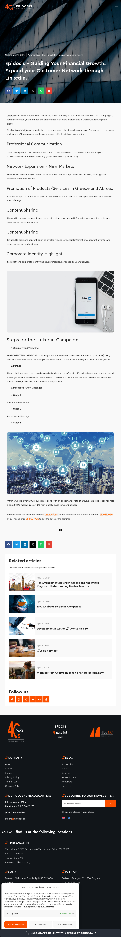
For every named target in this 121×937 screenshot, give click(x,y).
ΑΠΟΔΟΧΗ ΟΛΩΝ (16, 924)
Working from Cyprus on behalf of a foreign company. (70, 672)
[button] (8, 90)
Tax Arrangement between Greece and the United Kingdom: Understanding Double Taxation (68, 584)
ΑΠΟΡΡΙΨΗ (40, 924)
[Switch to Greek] (69, 818)
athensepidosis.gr (15, 819)
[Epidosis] (18, 7)
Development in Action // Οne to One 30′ (63, 628)
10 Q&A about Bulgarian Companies (59, 606)
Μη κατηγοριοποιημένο (71, 54)
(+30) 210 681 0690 (15, 812)
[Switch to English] (63, 818)
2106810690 (106, 514)
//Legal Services (47, 650)
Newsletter (52, 54)
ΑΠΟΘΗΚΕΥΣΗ (64, 924)
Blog (43, 54)
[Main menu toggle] (116, 7)
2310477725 (32, 518)
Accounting (34, 54)
